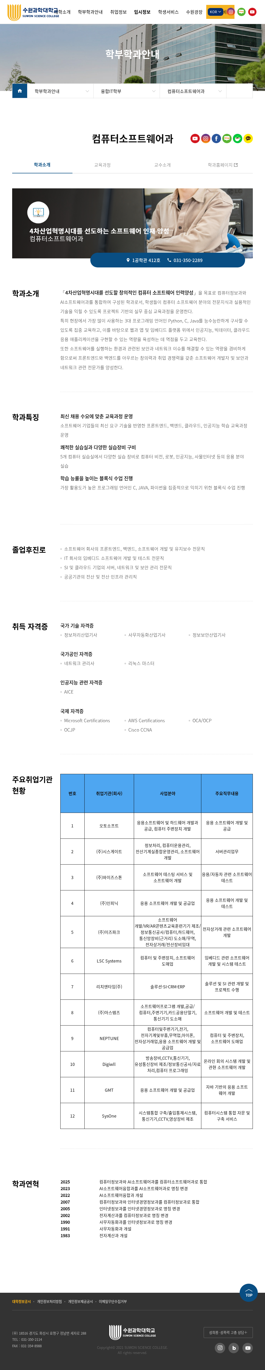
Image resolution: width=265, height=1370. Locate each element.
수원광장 (194, 12)
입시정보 (142, 12)
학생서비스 (168, 12)
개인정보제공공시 (80, 1301)
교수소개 (162, 164)
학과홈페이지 (213, 164)
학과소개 (42, 164)
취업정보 (118, 12)
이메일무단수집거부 (113, 1301)
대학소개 (62, 12)
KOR (214, 11)
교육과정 (102, 164)
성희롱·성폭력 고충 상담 (226, 1332)
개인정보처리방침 (49, 1301)
